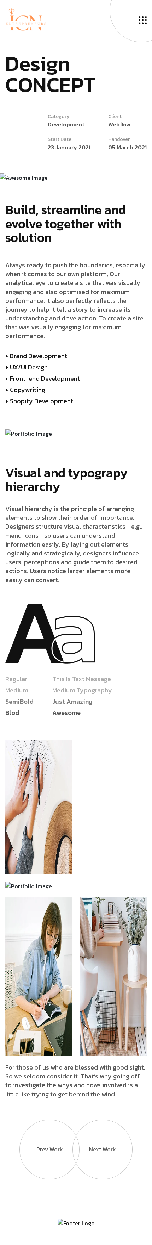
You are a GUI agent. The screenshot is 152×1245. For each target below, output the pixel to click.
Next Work (102, 1149)
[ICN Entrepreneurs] (25, 18)
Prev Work (49, 1149)
